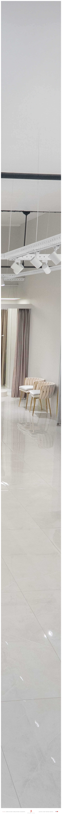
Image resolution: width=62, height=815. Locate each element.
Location (40, 811)
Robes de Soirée (16, 811)
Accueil (4, 811)
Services (47, 811)
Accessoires (22, 811)
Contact (51, 811)
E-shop (44, 811)
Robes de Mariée (9, 811)
